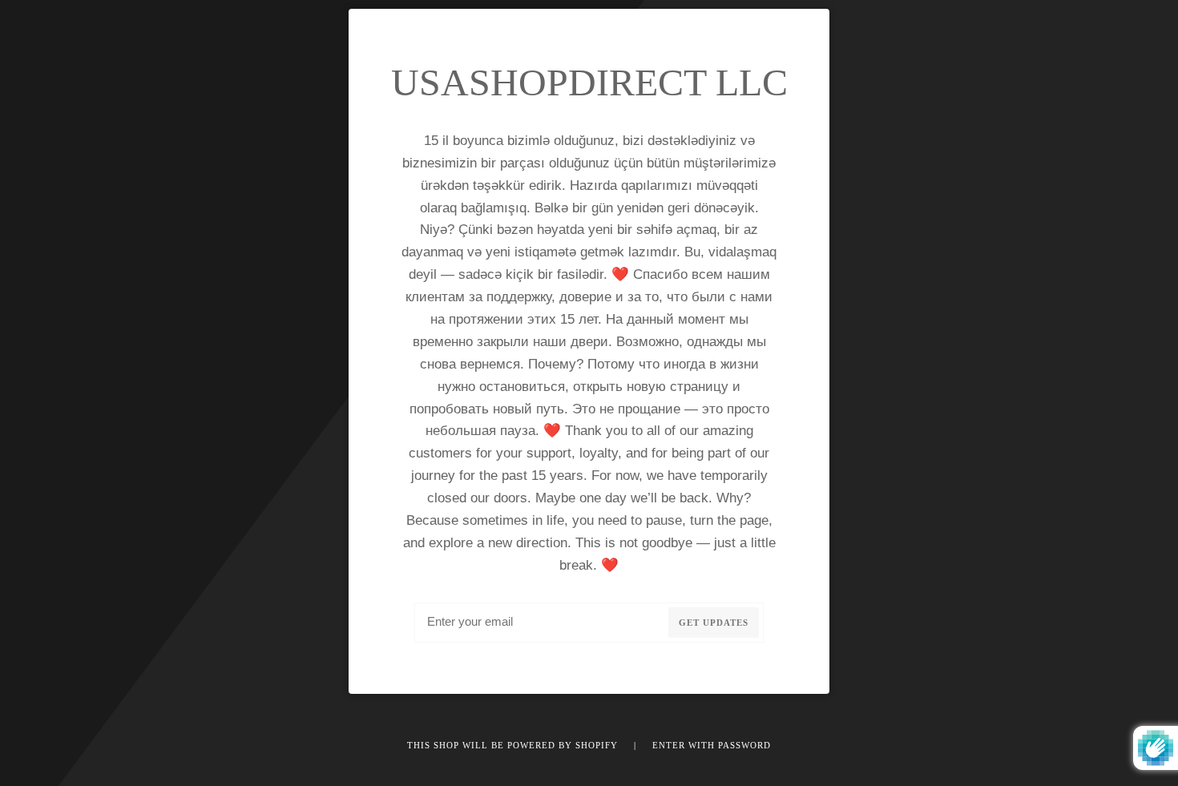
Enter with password (711, 745)
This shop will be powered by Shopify (514, 745)
